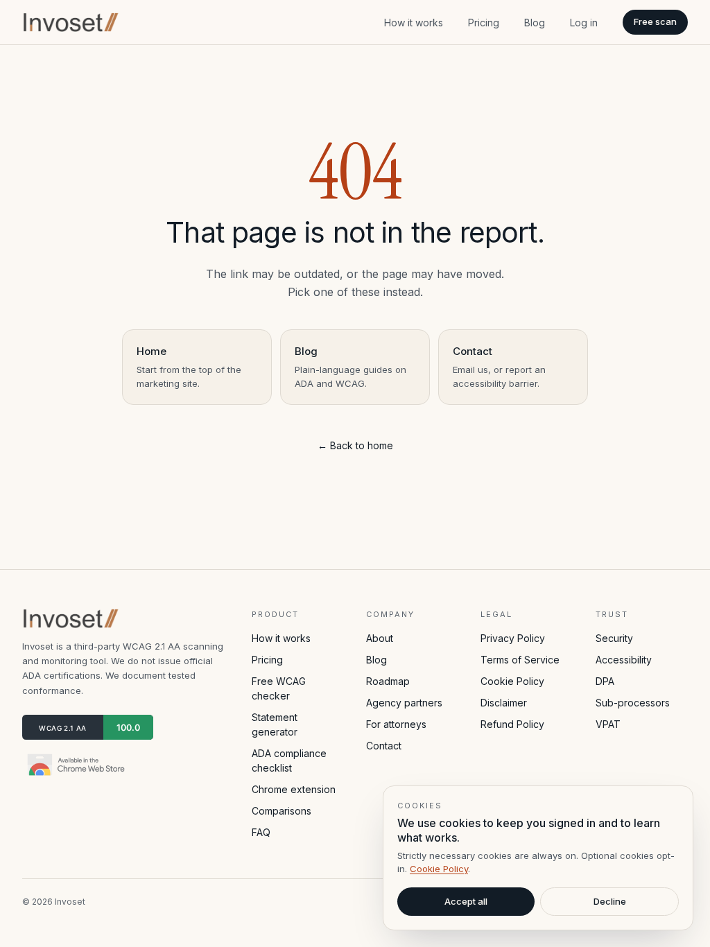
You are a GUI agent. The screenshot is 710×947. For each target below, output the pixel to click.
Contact (383, 745)
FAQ (261, 832)
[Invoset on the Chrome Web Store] (77, 764)
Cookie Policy (512, 681)
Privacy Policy (512, 638)
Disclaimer (503, 703)
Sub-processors (633, 703)
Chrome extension (294, 789)
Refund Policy (512, 724)
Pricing (483, 22)
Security (614, 638)
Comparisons (281, 811)
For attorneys (396, 724)
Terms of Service (520, 660)
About (379, 638)
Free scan (655, 21)
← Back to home (355, 445)
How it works (413, 22)
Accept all (465, 901)
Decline (610, 901)
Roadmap (388, 681)
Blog (534, 22)
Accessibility (624, 660)
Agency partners (404, 703)
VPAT (608, 724)
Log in (584, 22)
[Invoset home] (71, 22)
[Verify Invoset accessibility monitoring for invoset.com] (87, 727)
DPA (605, 681)
